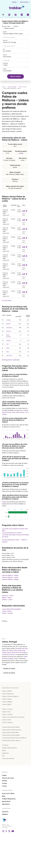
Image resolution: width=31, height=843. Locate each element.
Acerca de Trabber (8, 793)
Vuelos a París (6, 712)
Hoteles (4, 780)
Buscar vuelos (15, 76)
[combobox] (15, 33)
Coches (4, 783)
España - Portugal (7, 613)
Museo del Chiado (7, 650)
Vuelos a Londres (7, 709)
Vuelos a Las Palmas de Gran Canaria (13, 717)
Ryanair (8, 323)
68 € (24, 211)
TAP (7, 344)
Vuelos (4, 775)
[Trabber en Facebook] (6, 832)
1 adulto (5, 65)
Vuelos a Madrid (7, 691)
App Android (6, 801)
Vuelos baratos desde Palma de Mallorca (14, 738)
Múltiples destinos (9, 28)
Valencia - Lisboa (7, 599)
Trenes (4, 786)
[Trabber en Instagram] (3, 832)
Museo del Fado (23, 648)
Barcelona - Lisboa (7, 595)
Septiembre (5, 753)
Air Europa (9, 327)
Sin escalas (7, 60)
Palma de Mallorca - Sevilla (10, 577)
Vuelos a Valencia (7, 722)
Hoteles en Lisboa (9, 668)
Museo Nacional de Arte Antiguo (17, 652)
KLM (7, 351)
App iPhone (6, 804)
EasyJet (8, 331)
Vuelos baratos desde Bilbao (10, 732)
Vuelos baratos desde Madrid (10, 727)
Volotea (8, 340)
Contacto (5, 811)
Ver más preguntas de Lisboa (10, 540)
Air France (9, 355)
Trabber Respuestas (9, 799)
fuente (3, 638)
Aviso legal (4, 827)
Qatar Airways (20, 412)
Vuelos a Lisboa (6, 611)
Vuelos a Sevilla (6, 699)
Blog (3, 796)
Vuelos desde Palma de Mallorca (11, 609)
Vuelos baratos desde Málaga (11, 735)
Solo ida (16, 26)
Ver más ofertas (6, 300)
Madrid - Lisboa (6, 597)
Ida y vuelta (7, 26)
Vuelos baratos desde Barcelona (11, 730)
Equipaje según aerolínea (9, 748)
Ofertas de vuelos (8, 778)
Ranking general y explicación (11, 360)
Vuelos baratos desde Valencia (11, 740)
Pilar (3, 756)
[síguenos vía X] (9, 832)
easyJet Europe (6, 412)
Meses (4, 750)
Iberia (7, 348)
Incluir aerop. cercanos (9, 37)
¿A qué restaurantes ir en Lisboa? (12, 533)
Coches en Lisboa (9, 673)
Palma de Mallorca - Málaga (10, 579)
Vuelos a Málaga (7, 702)
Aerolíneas (5, 745)
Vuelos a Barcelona (8, 694)
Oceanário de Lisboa (8, 654)
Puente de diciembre (8, 758)
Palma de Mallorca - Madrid (10, 575)
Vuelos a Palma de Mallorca (10, 696)
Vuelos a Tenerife (7, 714)
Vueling (21, 153)
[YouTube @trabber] (12, 832)
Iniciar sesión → (24, 2)
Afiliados (5, 814)
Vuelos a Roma (6, 720)
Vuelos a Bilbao (6, 704)
